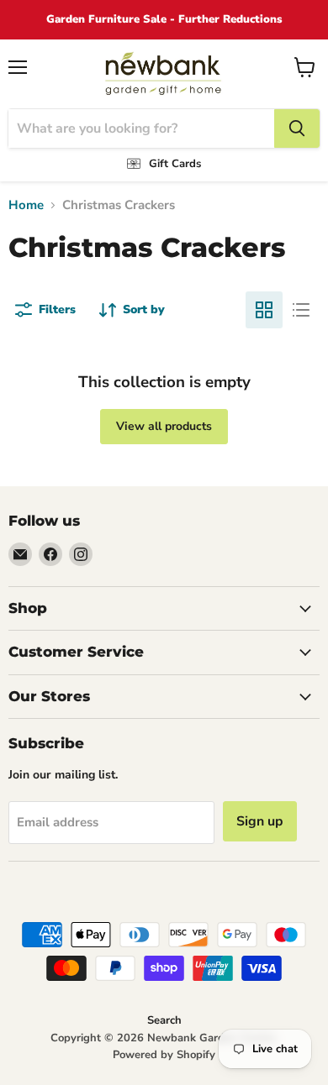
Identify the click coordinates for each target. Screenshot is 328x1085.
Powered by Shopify (164, 1054)
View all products (164, 426)
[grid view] (264, 309)
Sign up (259, 821)
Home (26, 205)
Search (164, 1020)
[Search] (297, 128)
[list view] (301, 309)
